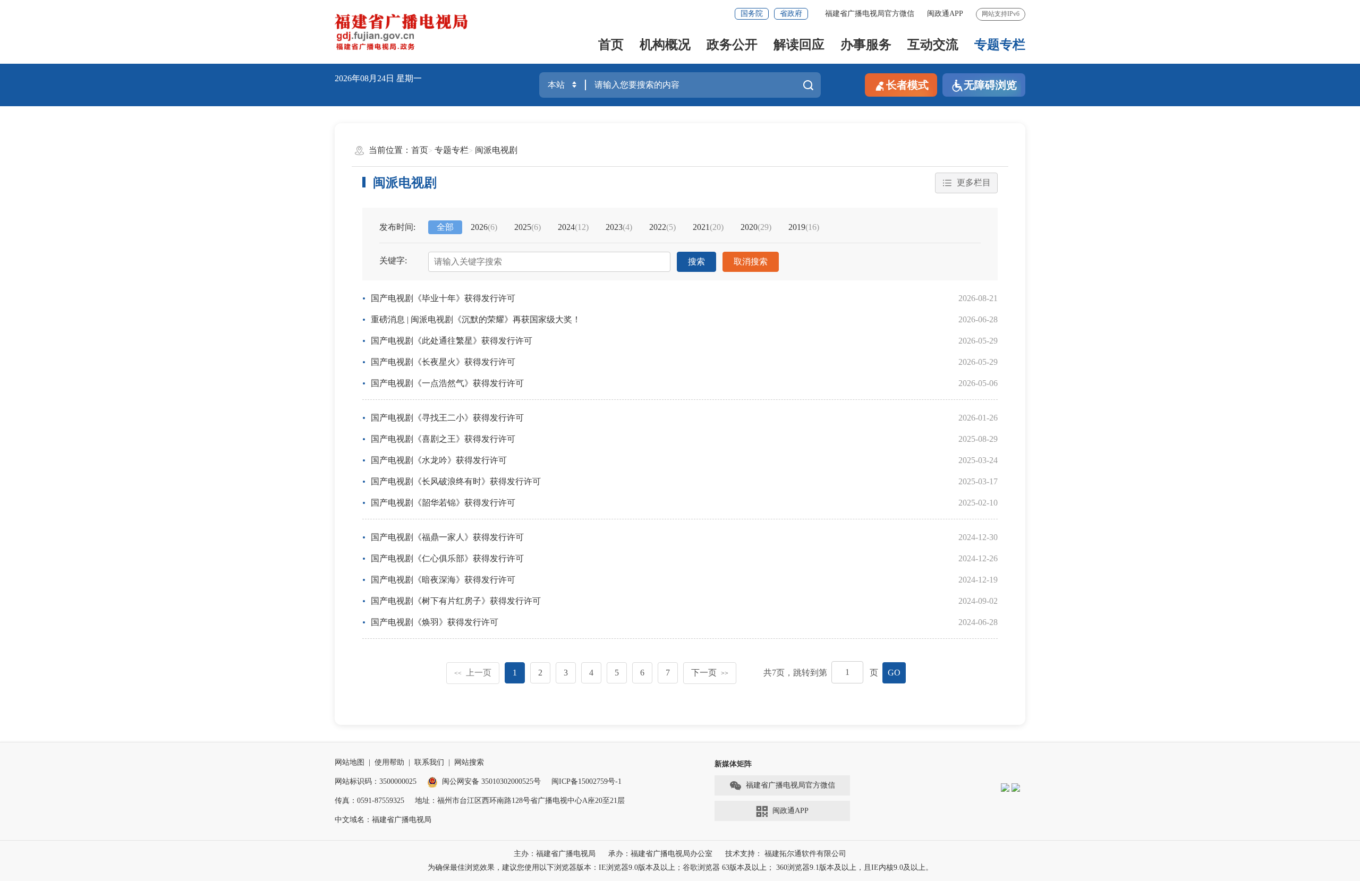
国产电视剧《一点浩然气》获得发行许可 (447, 383)
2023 (619, 227)
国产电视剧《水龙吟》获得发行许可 (439, 460)
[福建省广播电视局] (401, 32)
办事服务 (865, 45)
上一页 (472, 672)
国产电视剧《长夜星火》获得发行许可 (443, 361)
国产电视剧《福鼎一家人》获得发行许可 (447, 537)
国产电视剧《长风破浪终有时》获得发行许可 (456, 481)
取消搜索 (751, 261)
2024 (573, 227)
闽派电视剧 (496, 150)
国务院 (752, 14)
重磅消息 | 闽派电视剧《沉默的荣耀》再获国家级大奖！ (476, 319)
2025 (527, 227)
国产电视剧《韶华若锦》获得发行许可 (443, 502)
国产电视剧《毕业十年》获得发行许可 (443, 298)
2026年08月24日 (364, 78)
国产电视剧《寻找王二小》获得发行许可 (447, 417)
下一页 (709, 672)
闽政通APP (945, 14)
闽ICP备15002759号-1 (586, 781)
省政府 (791, 14)
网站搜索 (469, 762)
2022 (662, 227)
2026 (484, 227)
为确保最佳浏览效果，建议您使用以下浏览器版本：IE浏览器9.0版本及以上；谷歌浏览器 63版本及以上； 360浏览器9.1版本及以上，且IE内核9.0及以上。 (680, 867)
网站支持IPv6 (1000, 14)
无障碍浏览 (990, 85)
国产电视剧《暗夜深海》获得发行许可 (443, 579)
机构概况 (665, 45)
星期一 (409, 78)
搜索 (696, 261)
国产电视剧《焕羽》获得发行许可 (434, 622)
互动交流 (932, 45)
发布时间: (397, 227)
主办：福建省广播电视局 (555, 854)
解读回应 (799, 45)
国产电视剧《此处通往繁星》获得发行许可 (451, 340)
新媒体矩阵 (733, 764)
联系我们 (429, 762)
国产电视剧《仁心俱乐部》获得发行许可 (447, 558)
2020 (756, 227)
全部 (445, 227)
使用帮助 (389, 762)
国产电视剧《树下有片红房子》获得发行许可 (456, 600)
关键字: (393, 260)
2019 (803, 227)
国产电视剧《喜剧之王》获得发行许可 (443, 438)
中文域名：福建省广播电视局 (383, 820)
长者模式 (907, 85)
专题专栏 (999, 45)
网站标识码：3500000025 (375, 781)
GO (894, 672)
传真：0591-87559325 (369, 801)
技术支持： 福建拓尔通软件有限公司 (785, 854)
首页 (611, 45)
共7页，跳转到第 (795, 672)
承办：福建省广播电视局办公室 (660, 854)
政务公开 (732, 45)
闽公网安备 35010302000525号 (491, 781)
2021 (708, 227)
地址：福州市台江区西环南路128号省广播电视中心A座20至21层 (520, 801)
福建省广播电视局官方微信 (869, 14)
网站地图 (349, 762)
